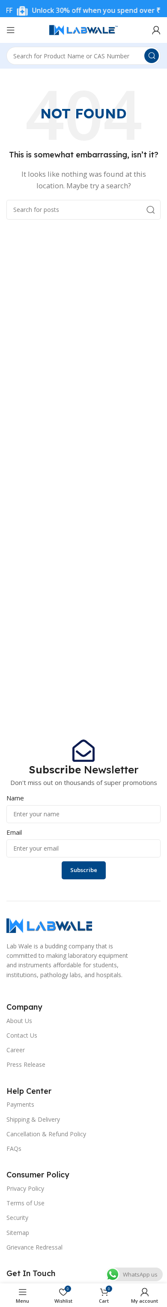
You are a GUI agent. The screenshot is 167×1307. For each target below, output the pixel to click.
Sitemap (17, 1233)
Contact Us (21, 1035)
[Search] (151, 55)
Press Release (25, 1064)
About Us (19, 1021)
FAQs (13, 1148)
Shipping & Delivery (33, 1119)
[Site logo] (83, 29)
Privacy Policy (25, 1188)
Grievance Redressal (34, 1247)
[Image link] (49, 925)
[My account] (156, 30)
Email (14, 832)
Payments (20, 1104)
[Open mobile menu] (10, 30)
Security (17, 1217)
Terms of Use (25, 1203)
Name (15, 798)
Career (15, 1050)
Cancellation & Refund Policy (46, 1134)
